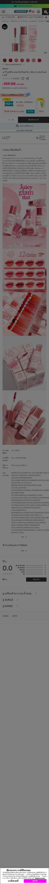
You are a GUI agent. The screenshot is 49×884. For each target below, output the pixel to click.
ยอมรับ (35, 881)
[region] (24, 876)
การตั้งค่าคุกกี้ (13, 881)
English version (40, 878)
